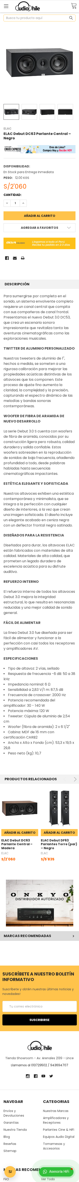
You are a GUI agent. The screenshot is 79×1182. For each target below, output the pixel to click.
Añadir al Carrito (20, 832)
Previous (65, 779)
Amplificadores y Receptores (56, 1120)
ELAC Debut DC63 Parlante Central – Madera (16, 844)
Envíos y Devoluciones (14, 1113)
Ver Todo (48, 1179)
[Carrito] (73, 6)
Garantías (11, 1122)
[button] (39, 903)
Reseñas (10, 1144)
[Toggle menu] (6, 6)
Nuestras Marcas (55, 1111)
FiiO (6, 1179)
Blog (7, 1137)
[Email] (14, 258)
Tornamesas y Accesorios (54, 1146)
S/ (10, 1172)
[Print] (22, 258)
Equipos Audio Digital (58, 1137)
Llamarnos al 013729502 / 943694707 (39, 1065)
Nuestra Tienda (15, 1129)
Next (74, 779)
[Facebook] (7, 258)
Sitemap (10, 1151)
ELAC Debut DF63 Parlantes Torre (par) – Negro (59, 844)
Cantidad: (13, 195)
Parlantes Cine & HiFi (58, 1129)
